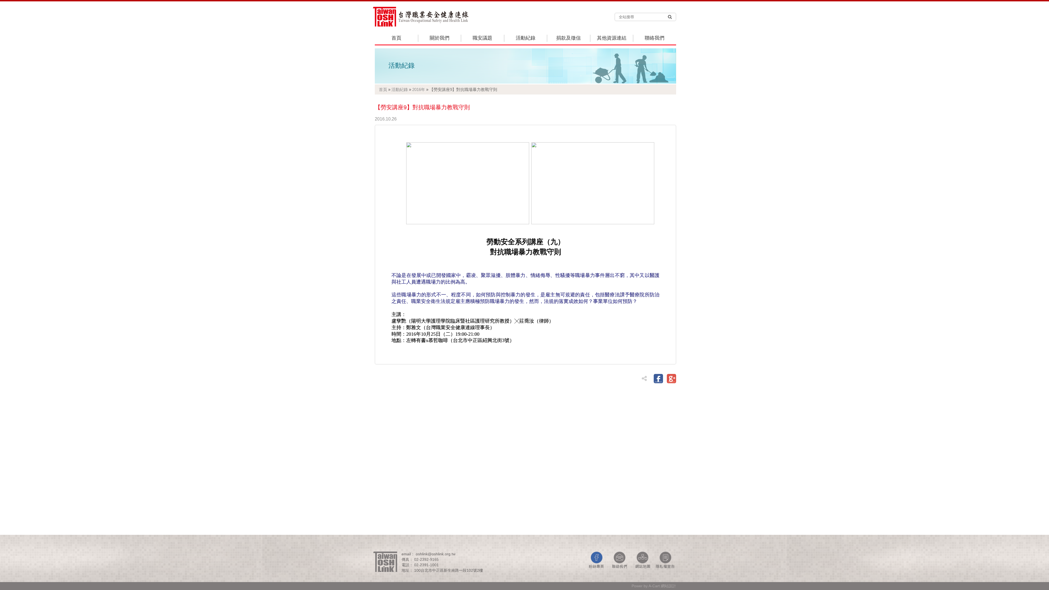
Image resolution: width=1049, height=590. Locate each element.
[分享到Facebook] (658, 378)
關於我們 (439, 38)
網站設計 (668, 586)
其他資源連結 (611, 38)
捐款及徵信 (568, 38)
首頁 (396, 38)
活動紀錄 (525, 38)
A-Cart (654, 586)
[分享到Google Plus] (671, 378)
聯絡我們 (654, 38)
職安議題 (482, 38)
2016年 (418, 89)
